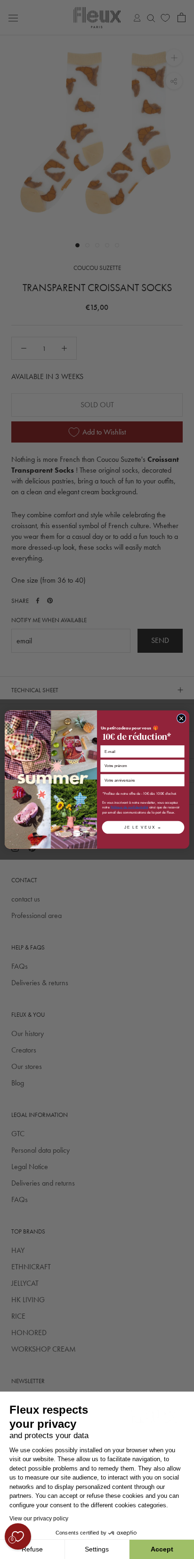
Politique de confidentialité (129, 807)
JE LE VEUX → (143, 827)
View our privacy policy (38, 1518)
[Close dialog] (181, 718)
